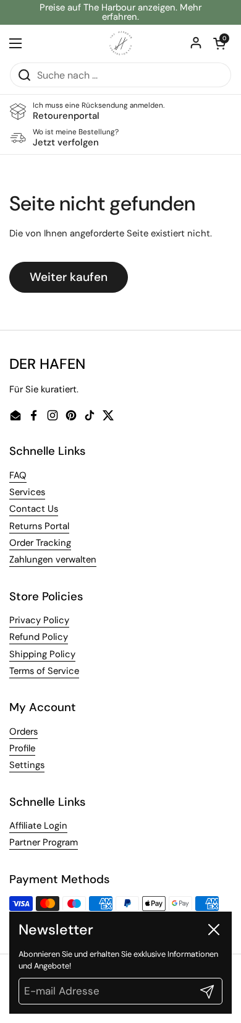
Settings (26, 765)
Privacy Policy (39, 620)
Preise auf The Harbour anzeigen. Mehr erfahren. (120, 12)
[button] (219, 43)
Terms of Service (44, 671)
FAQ (18, 475)
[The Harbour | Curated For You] (121, 43)
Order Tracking (40, 543)
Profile (22, 748)
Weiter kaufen (69, 277)
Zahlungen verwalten (52, 559)
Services (27, 492)
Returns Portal (39, 526)
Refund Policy (38, 637)
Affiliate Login (38, 825)
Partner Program (43, 842)
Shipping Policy (42, 654)
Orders (23, 731)
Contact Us (33, 509)
